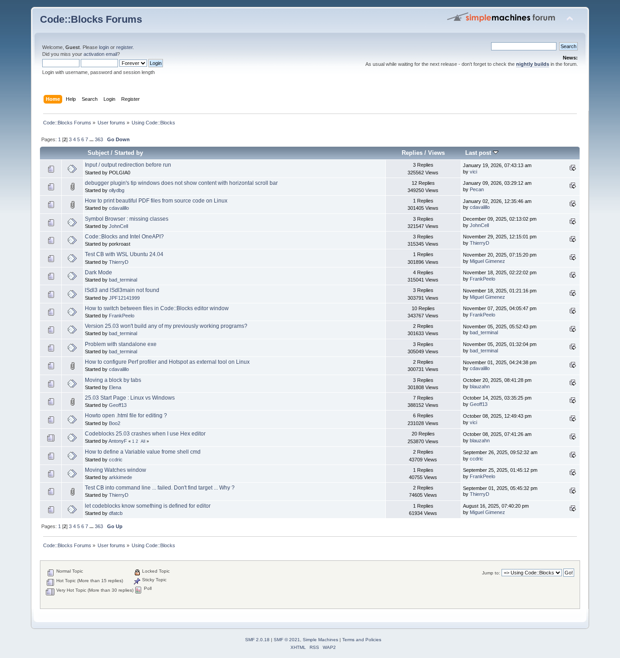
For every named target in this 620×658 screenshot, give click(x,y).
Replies (412, 152)
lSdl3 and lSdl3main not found (122, 290)
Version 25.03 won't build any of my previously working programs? (166, 326)
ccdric (116, 459)
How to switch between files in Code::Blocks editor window (157, 308)
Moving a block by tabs (113, 380)
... (92, 139)
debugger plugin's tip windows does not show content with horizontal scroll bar (181, 183)
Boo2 (114, 423)
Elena (115, 387)
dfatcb (116, 513)
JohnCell (118, 226)
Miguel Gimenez (487, 261)
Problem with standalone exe (121, 344)
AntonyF (117, 441)
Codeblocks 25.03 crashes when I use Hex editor (145, 433)
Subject (98, 152)
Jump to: (491, 572)
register (124, 47)
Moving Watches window (115, 470)
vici (473, 171)
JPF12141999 (124, 298)
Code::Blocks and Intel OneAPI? (124, 236)
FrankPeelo (482, 279)
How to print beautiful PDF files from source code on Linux (156, 201)
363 (99, 139)
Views (436, 152)
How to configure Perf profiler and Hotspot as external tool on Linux (167, 362)
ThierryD (479, 243)
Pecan (477, 189)
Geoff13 (118, 405)
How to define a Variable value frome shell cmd (143, 452)
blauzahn (480, 386)
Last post (479, 152)
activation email (100, 54)
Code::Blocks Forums (91, 19)
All (143, 441)
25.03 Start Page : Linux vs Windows (130, 398)
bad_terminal (123, 279)
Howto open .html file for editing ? (126, 415)
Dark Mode (98, 272)
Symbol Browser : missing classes (126, 219)
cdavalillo (119, 208)
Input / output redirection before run (128, 165)
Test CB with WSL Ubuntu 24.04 (124, 254)
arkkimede (120, 477)
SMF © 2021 (287, 639)
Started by (128, 152)
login (104, 47)
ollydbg (116, 190)
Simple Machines (320, 639)
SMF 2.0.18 (257, 639)
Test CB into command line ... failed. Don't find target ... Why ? (160, 488)
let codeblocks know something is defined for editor (148, 506)
